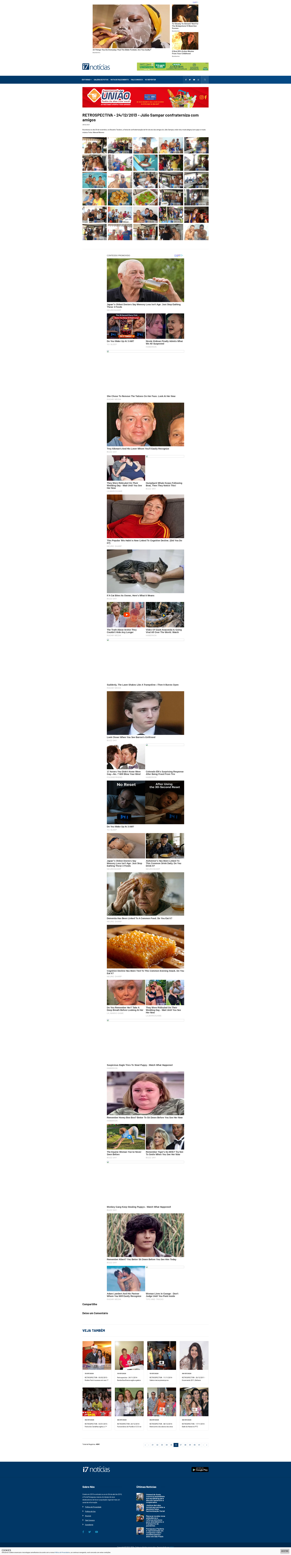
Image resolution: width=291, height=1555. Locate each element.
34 (167, 1445)
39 (190, 1445)
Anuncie (88, 1516)
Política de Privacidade (93, 1507)
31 (153, 1445)
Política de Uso (90, 1511)
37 (181, 1445)
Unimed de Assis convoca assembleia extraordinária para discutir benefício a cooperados (155, 1498)
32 (157, 1445)
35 (171, 1445)
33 (162, 1445)
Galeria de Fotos (101, 80)
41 (199, 1445)
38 (185, 1445)
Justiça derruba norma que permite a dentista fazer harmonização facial (155, 1508)
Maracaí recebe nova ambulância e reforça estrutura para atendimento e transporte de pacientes (155, 1521)
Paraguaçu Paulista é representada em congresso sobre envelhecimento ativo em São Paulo (155, 1532)
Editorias (86, 80)
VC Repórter (150, 80)
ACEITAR (284, 1551)
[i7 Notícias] (96, 66)
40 (195, 1445)
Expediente (89, 1525)
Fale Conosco (137, 80)
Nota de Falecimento (120, 80)
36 (176, 1445)
